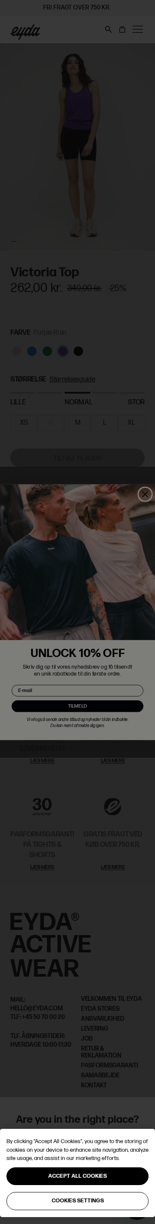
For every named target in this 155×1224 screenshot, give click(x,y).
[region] (77, 1173)
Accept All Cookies (77, 1176)
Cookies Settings (78, 1200)
